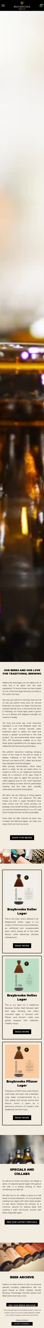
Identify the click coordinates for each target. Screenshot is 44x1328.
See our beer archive (22, 1305)
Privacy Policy (22, 1320)
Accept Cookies (22, 1324)
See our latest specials (22, 1222)
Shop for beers (22, 837)
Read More (22, 1032)
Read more (22, 945)
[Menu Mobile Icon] (3, 5)
